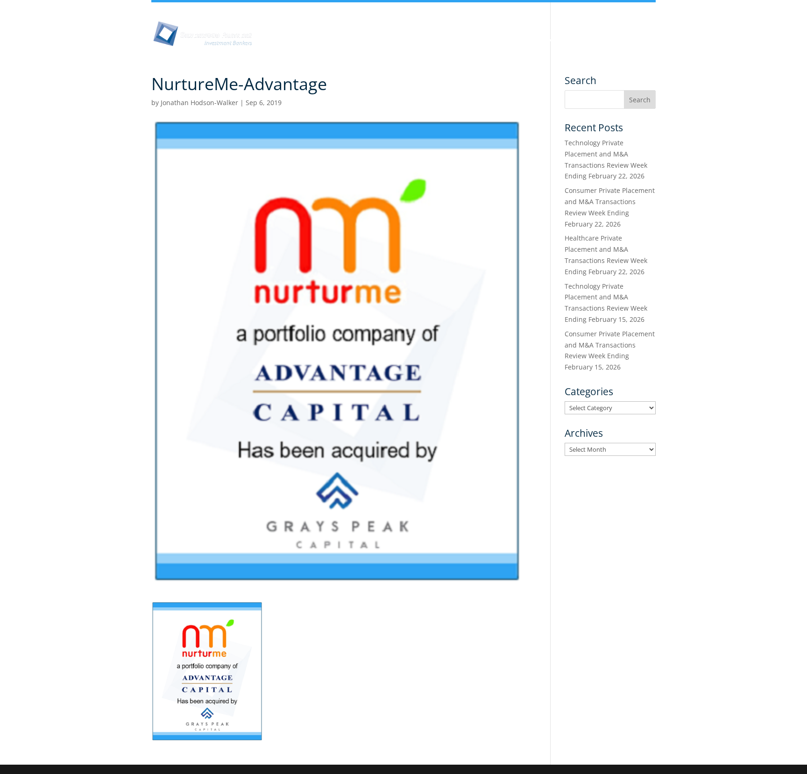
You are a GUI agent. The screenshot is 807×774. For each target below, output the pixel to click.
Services (552, 41)
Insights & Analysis (364, 41)
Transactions (607, 41)
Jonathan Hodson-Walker (199, 102)
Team (423, 41)
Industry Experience (486, 41)
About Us (297, 41)
